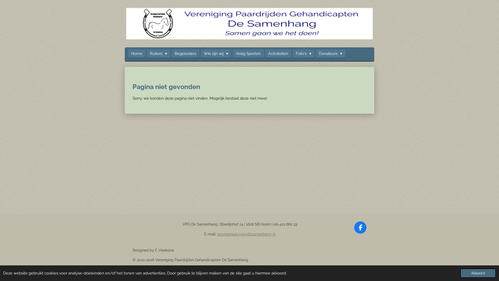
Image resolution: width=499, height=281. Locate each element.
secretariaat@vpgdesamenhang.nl (246, 234)
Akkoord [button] (478, 273)
